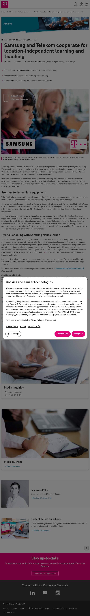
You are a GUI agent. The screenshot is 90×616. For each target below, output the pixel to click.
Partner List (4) (34, 326)
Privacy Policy (12, 326)
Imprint (23, 326)
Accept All (78, 334)
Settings (15, 334)
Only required (62, 334)
